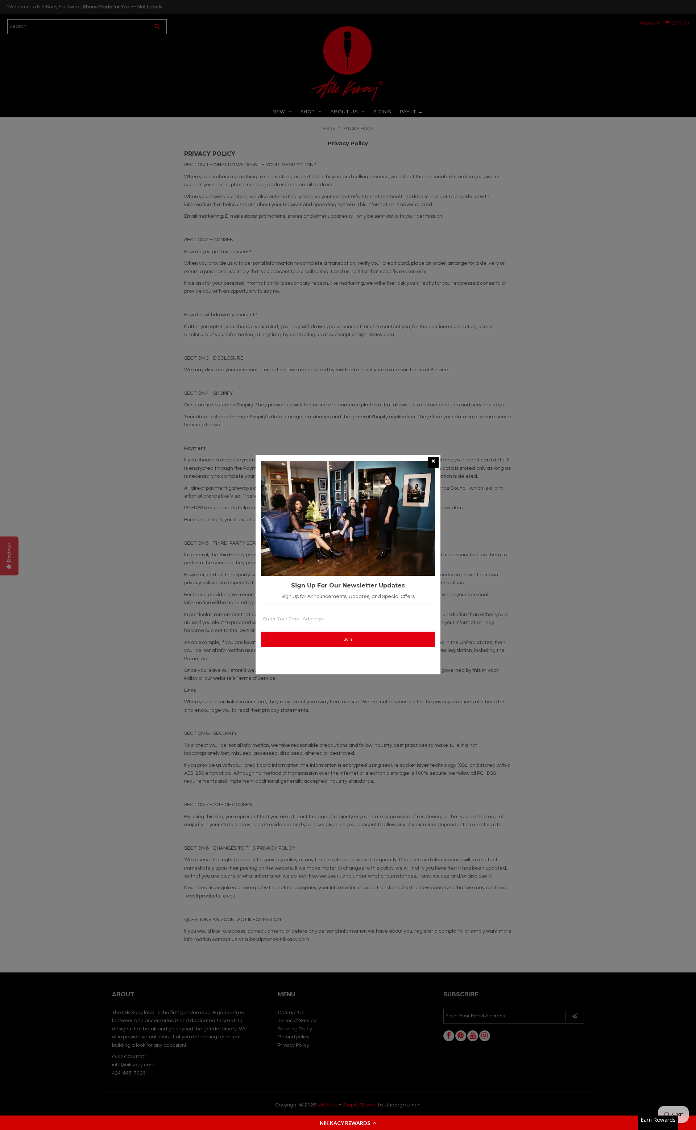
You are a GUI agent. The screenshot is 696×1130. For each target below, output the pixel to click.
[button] (348, 1123)
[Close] (433, 462)
